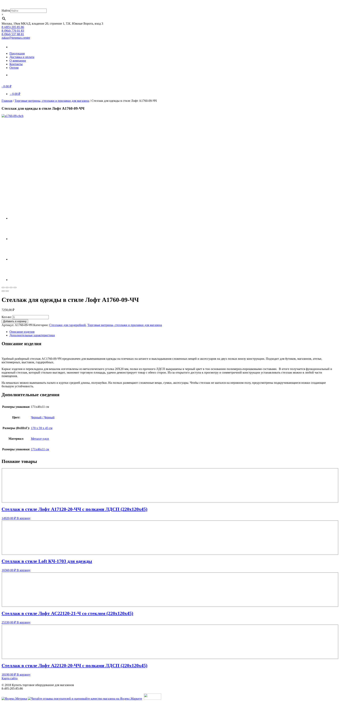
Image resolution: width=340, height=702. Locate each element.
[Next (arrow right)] (7, 291)
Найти (6, 10)
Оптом (13, 67)
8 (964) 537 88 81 (13, 34)
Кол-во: (7, 317)
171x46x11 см (40, 449)
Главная (7, 100)
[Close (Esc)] (3, 287)
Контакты (16, 64)
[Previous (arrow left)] (3, 291)
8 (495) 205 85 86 (13, 27)
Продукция (17, 53)
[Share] (7, 287)
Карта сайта (10, 678)
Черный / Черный (43, 417)
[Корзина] (15, 75)
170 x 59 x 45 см (41, 428)
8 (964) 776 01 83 (13, 30)
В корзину (23, 518)
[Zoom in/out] (15, 287)
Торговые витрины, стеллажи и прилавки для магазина (52, 100)
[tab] (173, 332)
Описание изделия (21, 331)
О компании (17, 60)
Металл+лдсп (40, 438)
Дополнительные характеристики (32, 335)
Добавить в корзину (15, 321)
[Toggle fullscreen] (11, 287)
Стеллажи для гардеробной (67, 325)
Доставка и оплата (21, 57)
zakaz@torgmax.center (16, 37)
